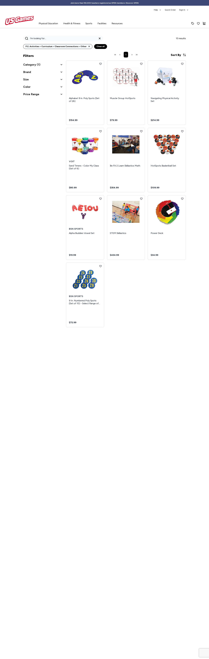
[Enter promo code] (192, 23)
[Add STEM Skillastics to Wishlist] (141, 199)
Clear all (101, 46)
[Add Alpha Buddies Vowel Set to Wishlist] (100, 199)
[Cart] (204, 23)
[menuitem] (157, 8)
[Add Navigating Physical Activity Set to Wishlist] (182, 64)
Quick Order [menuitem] (170, 10)
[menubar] (171, 8)
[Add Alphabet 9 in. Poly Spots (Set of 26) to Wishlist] (100, 64)
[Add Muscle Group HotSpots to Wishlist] (141, 64)
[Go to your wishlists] (198, 23)
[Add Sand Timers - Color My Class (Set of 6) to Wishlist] (100, 131)
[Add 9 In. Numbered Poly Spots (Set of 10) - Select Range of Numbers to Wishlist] (100, 266)
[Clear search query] (99, 38)
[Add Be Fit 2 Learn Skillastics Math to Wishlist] (141, 131)
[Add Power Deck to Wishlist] (182, 199)
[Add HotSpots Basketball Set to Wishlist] (182, 131)
